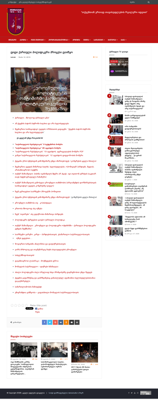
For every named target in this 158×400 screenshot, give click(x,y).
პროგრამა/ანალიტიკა (58, 40)
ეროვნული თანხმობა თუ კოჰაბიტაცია (33, 203)
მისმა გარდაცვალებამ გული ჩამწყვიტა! (135, 116)
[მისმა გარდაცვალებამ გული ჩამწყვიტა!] (116, 119)
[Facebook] (44, 322)
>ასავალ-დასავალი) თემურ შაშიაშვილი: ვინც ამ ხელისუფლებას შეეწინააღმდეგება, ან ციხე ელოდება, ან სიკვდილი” (136, 204)
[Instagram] (137, 393)
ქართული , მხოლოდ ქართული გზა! (32, 118)
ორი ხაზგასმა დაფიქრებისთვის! (133, 127)
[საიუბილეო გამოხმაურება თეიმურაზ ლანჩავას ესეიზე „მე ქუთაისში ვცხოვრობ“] (116, 185)
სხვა (123, 40)
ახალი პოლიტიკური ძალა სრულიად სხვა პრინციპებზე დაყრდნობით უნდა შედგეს (53, 272)
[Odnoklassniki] (66, 322)
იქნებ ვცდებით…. (24, 238)
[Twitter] (49, 322)
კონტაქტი (12, 2)
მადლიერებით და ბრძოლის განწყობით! (134, 138)
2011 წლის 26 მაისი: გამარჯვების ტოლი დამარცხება (80, 369)
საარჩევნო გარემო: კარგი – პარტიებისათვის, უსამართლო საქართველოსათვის (52, 234)
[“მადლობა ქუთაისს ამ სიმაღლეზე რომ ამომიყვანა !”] (116, 220)
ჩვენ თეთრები (37, 40)
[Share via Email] (71, 322)
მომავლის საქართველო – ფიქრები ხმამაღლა (36, 266)
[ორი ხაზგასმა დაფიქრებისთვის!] (116, 129)
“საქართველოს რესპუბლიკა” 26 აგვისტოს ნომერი (38, 148)
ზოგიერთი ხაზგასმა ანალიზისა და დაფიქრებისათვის (40, 244)
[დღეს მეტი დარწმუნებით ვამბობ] (116, 232)
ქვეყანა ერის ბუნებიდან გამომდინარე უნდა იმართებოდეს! (42, 197)
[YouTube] (134, 393)
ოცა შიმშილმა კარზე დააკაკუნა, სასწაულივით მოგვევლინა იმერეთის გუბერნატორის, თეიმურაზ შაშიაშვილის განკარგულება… (22, 368)
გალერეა (112, 40)
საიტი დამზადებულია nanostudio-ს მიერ (66, 393)
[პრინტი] (77, 322)
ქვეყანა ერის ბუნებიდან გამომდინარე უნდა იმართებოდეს (42, 161)
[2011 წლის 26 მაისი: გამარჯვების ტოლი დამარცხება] (84, 352)
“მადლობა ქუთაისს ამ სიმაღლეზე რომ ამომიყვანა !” (135, 219)
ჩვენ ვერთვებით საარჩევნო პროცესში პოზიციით (38, 191)
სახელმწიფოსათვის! (24, 255)
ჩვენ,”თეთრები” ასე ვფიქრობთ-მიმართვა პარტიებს (39, 214)
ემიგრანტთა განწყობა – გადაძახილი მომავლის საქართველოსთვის (47, 292)
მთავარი (12, 40)
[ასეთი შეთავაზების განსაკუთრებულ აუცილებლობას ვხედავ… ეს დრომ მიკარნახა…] (116, 151)
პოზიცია (76, 40)
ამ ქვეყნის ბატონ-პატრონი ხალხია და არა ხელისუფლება (42, 123)
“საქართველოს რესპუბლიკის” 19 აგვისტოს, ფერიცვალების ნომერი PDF (49, 151)
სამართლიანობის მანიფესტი (28, 287)
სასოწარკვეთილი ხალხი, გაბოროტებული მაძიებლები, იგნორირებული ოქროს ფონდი (54, 365)
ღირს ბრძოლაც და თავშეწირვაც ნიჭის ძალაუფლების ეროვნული (46, 249)
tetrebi (13, 57)
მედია (86, 40)
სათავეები (98, 40)
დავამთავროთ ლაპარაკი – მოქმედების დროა (37, 261)
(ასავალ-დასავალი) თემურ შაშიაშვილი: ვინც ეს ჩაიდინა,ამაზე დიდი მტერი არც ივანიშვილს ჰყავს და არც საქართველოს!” (135, 102)
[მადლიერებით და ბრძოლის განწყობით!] (116, 140)
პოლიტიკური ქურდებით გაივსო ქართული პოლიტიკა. (40, 220)
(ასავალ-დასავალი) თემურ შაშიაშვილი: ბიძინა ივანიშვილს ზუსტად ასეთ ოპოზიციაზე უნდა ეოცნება (134, 171)
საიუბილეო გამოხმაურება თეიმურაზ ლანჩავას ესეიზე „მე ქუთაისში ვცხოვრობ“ (136, 187)
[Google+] (55, 322)
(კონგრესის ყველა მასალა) (83, 161)
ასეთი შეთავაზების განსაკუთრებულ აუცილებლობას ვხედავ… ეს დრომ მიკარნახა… (134, 153)
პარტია (23, 40)
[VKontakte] (60, 322)
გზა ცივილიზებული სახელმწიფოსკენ (35, 2)
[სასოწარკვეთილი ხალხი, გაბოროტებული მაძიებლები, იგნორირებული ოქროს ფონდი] (54, 349)
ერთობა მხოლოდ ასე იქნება (28, 208)
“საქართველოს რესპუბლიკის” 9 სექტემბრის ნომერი (39, 144)
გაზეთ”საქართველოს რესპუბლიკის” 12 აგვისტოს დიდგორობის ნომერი (49, 155)
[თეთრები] (16, 22)
